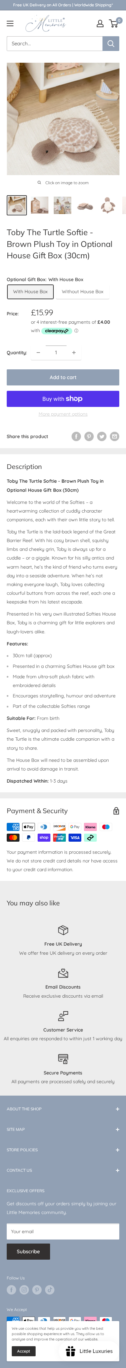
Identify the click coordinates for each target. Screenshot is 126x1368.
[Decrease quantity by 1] (38, 353)
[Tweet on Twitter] (102, 436)
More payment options (63, 414)
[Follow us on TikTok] (49, 1290)
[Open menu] (10, 23)
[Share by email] (114, 436)
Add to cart (63, 377)
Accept (23, 1351)
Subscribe (28, 1251)
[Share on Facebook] (76, 436)
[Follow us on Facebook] (11, 1290)
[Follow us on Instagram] (24, 1290)
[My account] (100, 23)
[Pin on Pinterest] (89, 436)
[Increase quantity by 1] (74, 353)
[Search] (110, 43)
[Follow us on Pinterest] (37, 1290)
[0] (114, 23)
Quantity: (17, 353)
